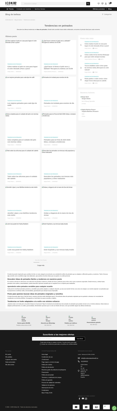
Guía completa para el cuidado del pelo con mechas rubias (21, 141)
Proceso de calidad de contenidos (51, 382)
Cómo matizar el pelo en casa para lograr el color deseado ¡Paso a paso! (22, 67)
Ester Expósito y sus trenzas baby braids (59, 250)
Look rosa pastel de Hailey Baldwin (20, 250)
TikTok (89, 399)
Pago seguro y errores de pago (50, 362)
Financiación (45, 372)
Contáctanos (45, 390)
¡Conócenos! (45, 359)
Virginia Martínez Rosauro (90, 111)
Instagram (86, 399)
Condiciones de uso (47, 357)
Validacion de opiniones (48, 385)
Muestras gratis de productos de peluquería (54, 369)
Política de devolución (48, 367)
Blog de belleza (12, 14)
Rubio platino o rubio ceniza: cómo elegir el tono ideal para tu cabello (96, 79)
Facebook (80, 399)
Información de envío (47, 387)
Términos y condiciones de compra (51, 377)
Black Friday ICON (47, 392)
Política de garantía (47, 380)
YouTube (83, 399)
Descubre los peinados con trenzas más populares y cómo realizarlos (58, 177)
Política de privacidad (48, 375)
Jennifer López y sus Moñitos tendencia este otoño (22, 214)
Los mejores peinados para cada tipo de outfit (22, 104)
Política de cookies (47, 364)
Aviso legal (45, 354)
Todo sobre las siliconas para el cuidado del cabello (22, 177)
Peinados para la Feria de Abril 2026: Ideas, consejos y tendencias (57, 141)
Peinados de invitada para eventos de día (59, 103)
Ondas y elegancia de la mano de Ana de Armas (59, 214)
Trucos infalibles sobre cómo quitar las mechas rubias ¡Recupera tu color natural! (97, 68)
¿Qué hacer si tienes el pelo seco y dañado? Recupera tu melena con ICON (58, 67)
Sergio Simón (86, 98)
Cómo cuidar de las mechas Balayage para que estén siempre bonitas (97, 56)
